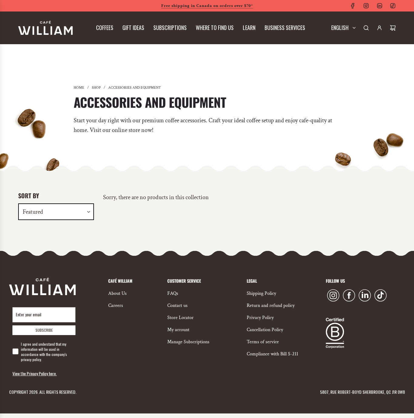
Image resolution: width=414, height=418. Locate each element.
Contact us (177, 305)
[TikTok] (392, 6)
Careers (115, 305)
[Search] (366, 28)
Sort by (28, 196)
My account (178, 330)
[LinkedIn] (379, 6)
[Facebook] (352, 6)
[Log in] (379, 28)
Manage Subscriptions (188, 342)
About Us (117, 293)
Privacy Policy (260, 317)
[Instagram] (366, 6)
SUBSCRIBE (44, 330)
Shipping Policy (261, 293)
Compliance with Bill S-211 (272, 354)
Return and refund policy (271, 305)
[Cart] (392, 28)
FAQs (172, 293)
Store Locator (180, 317)
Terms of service (263, 342)
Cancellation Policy (265, 330)
